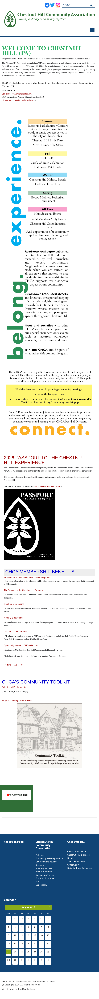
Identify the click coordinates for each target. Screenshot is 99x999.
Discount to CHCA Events (15, 631)
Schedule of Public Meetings (15, 687)
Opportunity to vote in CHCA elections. (21, 645)
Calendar (40, 855)
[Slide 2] (49, 33)
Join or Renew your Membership (47, 486)
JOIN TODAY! (13, 665)
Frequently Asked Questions (49, 858)
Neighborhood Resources (79, 867)
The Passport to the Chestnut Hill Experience (24, 590)
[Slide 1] (47, 33)
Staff (38, 881)
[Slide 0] (45, 33)
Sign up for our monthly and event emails (18, 100)
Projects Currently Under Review (17, 700)
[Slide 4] (54, 33)
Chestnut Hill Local (76, 851)
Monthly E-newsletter (13, 618)
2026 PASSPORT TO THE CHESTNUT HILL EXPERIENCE (44, 460)
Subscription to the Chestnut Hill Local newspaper (27, 578)
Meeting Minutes (44, 868)
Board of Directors (45, 878)
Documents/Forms (45, 874)
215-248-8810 (8, 93)
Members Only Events (14, 604)
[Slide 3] (52, 33)
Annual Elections (44, 871)
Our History (41, 884)
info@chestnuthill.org (23, 93)
